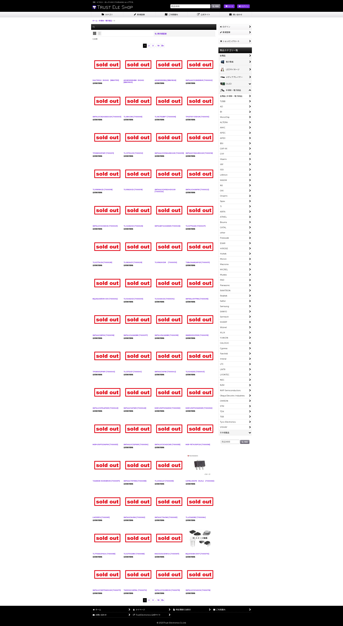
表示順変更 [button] (162, 34)
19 (158, 45)
